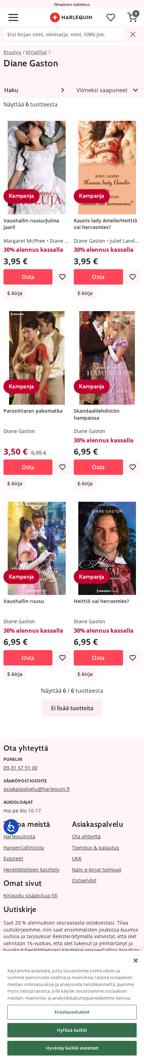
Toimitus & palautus (95, 847)
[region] (72, 1005)
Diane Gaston (65, 240)
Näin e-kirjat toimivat (96, 869)
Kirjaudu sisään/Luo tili (30, 895)
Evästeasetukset (72, 1012)
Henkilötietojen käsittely (31, 869)
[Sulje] (135, 960)
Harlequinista (19, 836)
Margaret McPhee (24, 240)
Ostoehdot (84, 880)
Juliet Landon (125, 240)
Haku (11, 90)
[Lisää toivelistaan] (62, 277)
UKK (77, 858)
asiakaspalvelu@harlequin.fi (36, 789)
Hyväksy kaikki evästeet (72, 1048)
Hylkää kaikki (72, 1030)
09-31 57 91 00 (20, 767)
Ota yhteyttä (86, 836)
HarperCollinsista (23, 847)
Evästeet (13, 858)
